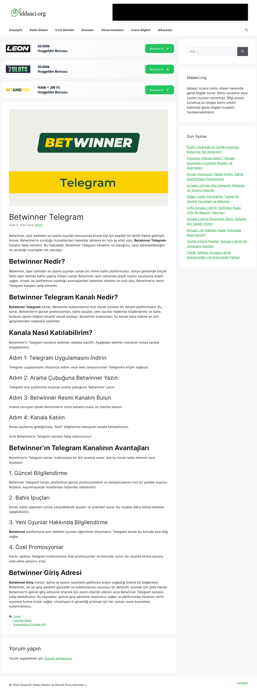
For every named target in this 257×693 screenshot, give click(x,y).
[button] (246, 30)
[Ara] (242, 51)
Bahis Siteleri (39, 30)
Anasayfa (15, 30)
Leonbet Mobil (22, 620)
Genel (17, 616)
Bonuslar (88, 30)
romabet (242, 683)
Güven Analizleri (112, 30)
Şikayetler (165, 30)
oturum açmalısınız (58, 658)
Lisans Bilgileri (141, 30)
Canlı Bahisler (64, 30)
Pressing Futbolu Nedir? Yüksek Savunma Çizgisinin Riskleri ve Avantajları (211, 163)
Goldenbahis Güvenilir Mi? (29, 624)
